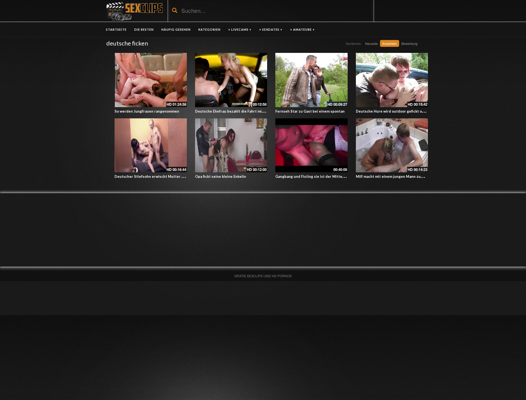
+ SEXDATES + (270, 29)
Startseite (116, 29)
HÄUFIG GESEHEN (176, 29)
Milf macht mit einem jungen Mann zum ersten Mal (399, 176)
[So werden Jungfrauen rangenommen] (151, 80)
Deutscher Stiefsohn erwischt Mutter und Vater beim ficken (167, 176)
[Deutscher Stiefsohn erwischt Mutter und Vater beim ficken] (151, 145)
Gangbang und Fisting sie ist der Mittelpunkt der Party (322, 176)
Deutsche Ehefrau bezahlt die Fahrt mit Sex (232, 111)
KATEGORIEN (209, 29)
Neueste (371, 43)
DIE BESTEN (144, 29)
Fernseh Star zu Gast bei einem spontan (310, 111)
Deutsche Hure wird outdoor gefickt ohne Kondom (400, 111)
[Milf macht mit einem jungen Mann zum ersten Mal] (392, 145)
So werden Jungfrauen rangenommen (147, 111)
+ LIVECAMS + (239, 29)
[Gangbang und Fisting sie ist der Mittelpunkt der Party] (311, 145)
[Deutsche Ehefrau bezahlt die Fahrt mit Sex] (231, 80)
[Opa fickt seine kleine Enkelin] (231, 145)
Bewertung (409, 43)
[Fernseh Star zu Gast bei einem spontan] (311, 80)
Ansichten (389, 43)
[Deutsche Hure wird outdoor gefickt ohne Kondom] (392, 80)
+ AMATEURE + (302, 29)
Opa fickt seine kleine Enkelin (220, 176)
